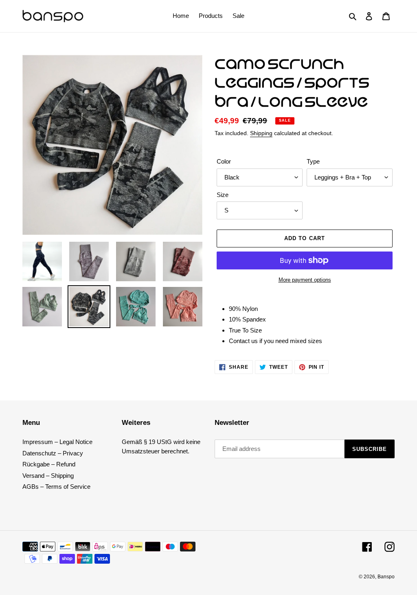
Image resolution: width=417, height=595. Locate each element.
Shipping (261, 133)
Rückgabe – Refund (48, 464)
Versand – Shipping (48, 475)
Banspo (386, 577)
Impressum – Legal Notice (57, 441)
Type (313, 161)
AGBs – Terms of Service (56, 486)
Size (222, 194)
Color (224, 161)
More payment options (305, 280)
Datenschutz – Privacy (52, 453)
